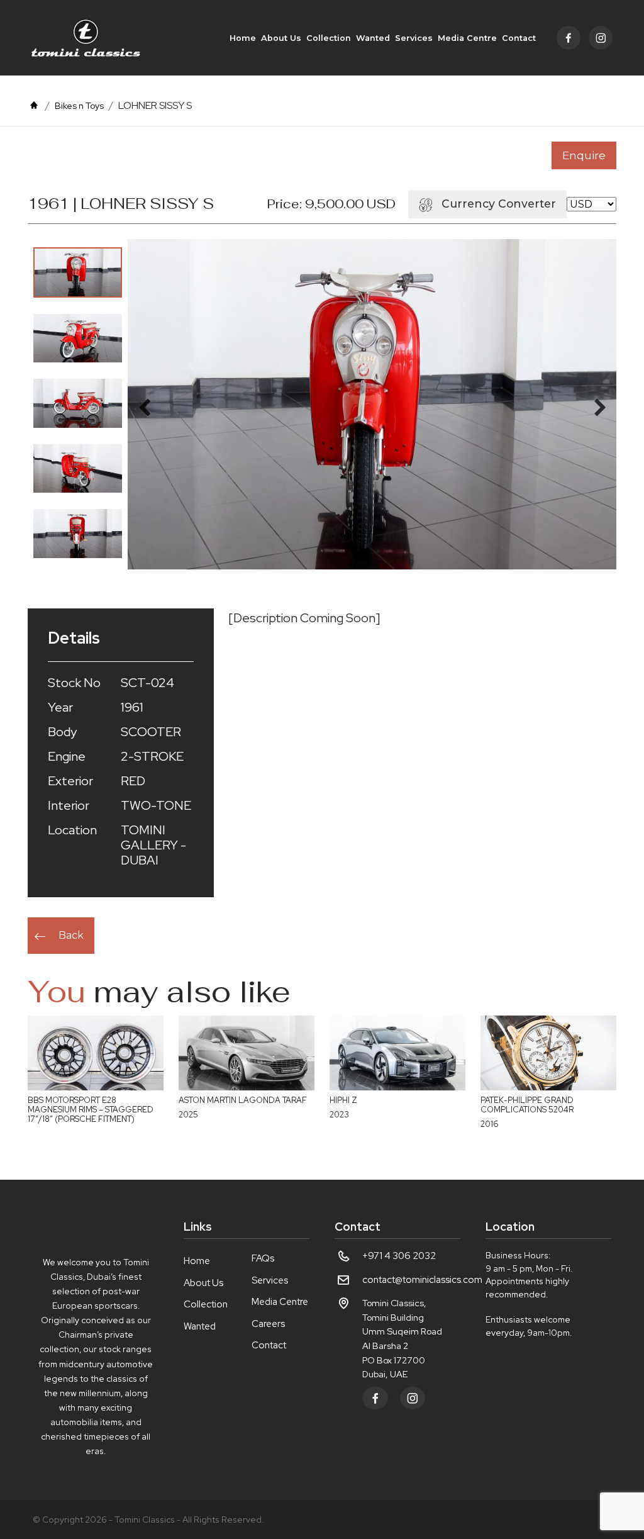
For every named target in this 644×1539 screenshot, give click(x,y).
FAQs (263, 1258)
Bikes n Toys (79, 105)
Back (71, 935)
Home (243, 38)
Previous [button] (144, 404)
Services (414, 38)
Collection (328, 38)
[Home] (34, 105)
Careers (268, 1324)
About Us (281, 38)
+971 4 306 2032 (399, 1256)
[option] (78, 272)
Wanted (373, 38)
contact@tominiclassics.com (422, 1279)
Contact (519, 38)
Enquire (584, 155)
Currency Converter (498, 203)
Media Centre (467, 38)
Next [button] (600, 404)
